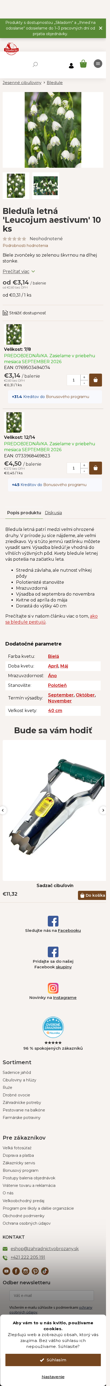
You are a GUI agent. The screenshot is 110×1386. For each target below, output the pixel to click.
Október (85, 695)
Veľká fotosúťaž (17, 1148)
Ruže (7, 1087)
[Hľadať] (35, 64)
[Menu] (98, 63)
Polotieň (57, 685)
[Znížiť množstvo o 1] (84, 382)
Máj (64, 666)
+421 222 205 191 (28, 1257)
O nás (8, 1193)
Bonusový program (20, 1170)
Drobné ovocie (16, 1095)
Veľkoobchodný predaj (23, 1200)
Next (103, 810)
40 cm (55, 710)
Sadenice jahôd (17, 1072)
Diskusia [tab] (53, 512)
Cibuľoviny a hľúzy (19, 1080)
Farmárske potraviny (22, 1117)
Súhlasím (56, 1359)
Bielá (53, 656)
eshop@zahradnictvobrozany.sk (45, 1248)
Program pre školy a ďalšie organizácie (38, 1208)
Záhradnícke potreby (22, 1102)
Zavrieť (38, 307)
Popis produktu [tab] (24, 512)
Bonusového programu (67, 396)
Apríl (53, 666)
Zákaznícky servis (19, 1163)
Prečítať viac (16, 271)
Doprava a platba (18, 1155)
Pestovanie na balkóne (24, 1110)
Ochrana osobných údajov (27, 1223)
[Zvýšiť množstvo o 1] (84, 377)
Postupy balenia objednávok (29, 1178)
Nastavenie (53, 1376)
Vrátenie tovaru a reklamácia (29, 1185)
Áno (52, 675)
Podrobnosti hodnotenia (25, 245)
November (60, 700)
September (61, 695)
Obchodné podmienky (24, 1215)
